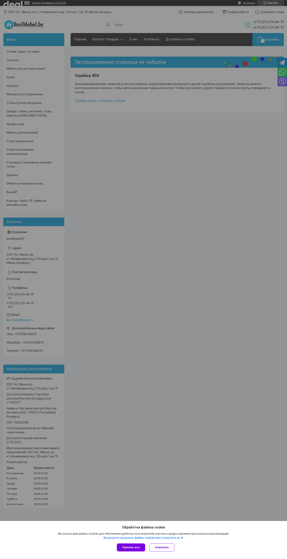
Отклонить (162, 547)
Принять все (131, 547)
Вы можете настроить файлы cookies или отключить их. (142, 537)
